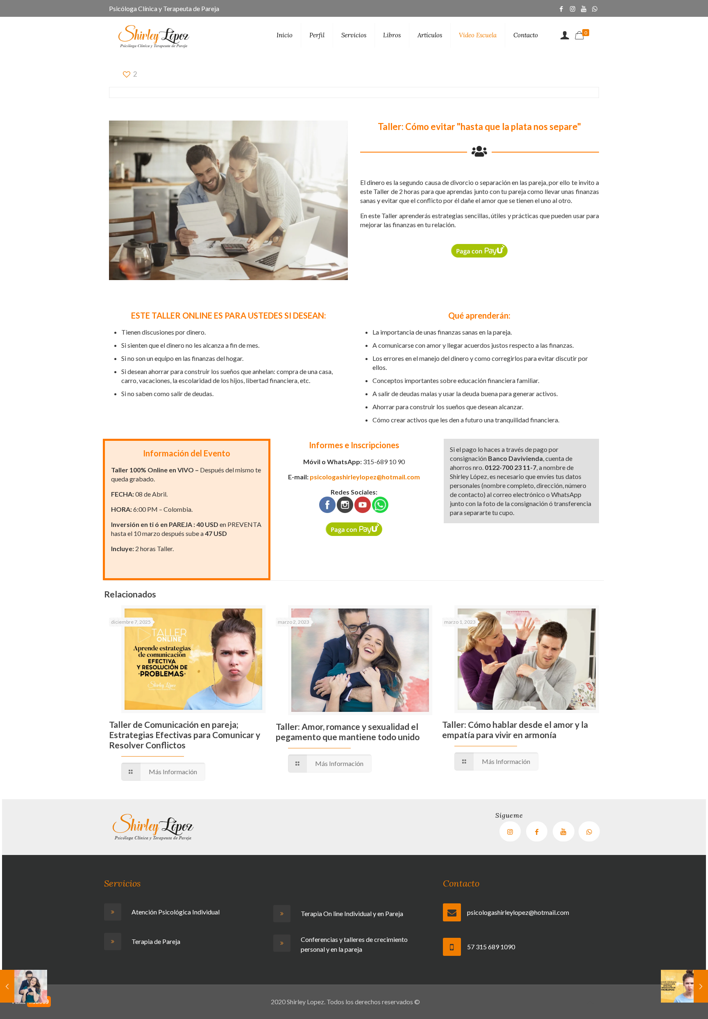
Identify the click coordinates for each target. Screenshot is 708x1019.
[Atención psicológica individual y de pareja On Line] (351, 913)
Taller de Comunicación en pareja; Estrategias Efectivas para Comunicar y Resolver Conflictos (184, 734)
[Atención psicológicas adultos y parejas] (182, 912)
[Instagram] (572, 8)
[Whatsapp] (594, 8)
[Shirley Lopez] (154, 35)
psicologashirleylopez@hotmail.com (365, 477)
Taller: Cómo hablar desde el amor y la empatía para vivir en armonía (515, 729)
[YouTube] (583, 8)
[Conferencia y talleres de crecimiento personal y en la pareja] (351, 944)
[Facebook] (561, 8)
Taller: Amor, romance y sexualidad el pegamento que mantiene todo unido (348, 731)
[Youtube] (563, 831)
